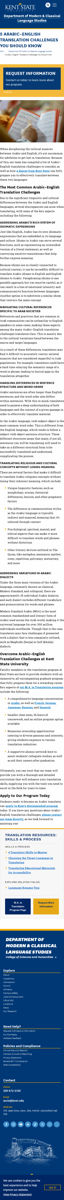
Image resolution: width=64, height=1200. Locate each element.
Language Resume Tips (24, 887)
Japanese (14, 707)
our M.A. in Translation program (41, 687)
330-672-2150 (12, 1090)
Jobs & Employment (13, 996)
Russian (27, 707)
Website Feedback (12, 1038)
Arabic (15, 703)
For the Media (10, 1034)
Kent (2, 51)
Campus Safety (10, 993)
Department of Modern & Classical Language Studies (32, 18)
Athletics (7, 989)
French (39, 703)
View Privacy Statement (17, 1194)
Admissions (9, 982)
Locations (8, 1004)
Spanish (45, 707)
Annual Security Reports (15, 1050)
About (6, 974)
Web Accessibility (12, 1064)
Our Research (10, 1011)
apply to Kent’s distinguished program (31, 806)
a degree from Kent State (33, 171)
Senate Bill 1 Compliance (15, 1061)
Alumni (7, 985)
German (50, 703)
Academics (8, 978)
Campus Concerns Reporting (17, 1054)
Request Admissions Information (19, 1030)
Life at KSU (8, 1000)
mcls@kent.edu (13, 1100)
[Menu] (55, 5)
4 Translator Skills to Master (27, 852)
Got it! (52, 1187)
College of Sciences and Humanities (29, 957)
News (6, 1007)
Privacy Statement (12, 1057)
